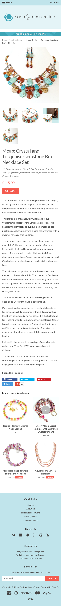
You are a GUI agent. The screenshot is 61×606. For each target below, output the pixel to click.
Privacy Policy (30, 516)
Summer (43, 172)
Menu (9, 2)
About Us (30, 509)
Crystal (26, 169)
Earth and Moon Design (30, 587)
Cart (56, 2)
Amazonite (17, 169)
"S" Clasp (6, 169)
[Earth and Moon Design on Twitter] (13, 535)
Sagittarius (14, 172)
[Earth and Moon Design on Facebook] (20, 535)
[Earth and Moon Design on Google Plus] (34, 535)
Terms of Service (30, 520)
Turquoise (14, 176)
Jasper (5, 172)
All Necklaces (17, 40)
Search (31, 505)
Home (4, 40)
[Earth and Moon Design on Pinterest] (27, 535)
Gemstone (39, 169)
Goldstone (50, 169)
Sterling (34, 172)
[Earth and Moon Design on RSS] (47, 535)
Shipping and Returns (30, 513)
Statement (25, 172)
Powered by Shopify (50, 587)
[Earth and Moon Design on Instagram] (40, 535)
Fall (32, 169)
